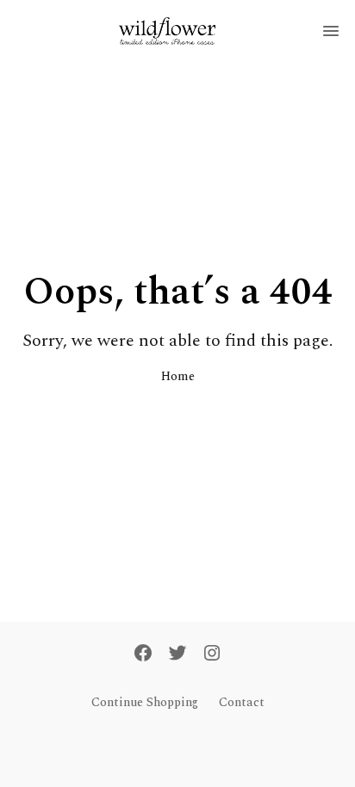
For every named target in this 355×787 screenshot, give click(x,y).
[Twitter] (177, 655)
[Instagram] (212, 655)
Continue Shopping (144, 702)
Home (178, 376)
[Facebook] (143, 655)
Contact (242, 702)
